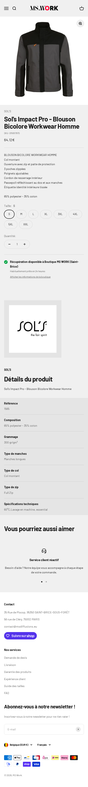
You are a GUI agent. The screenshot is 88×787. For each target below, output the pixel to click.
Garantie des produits (17, 672)
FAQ (6, 693)
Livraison (10, 665)
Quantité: (10, 236)
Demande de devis (15, 657)
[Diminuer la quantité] (9, 244)
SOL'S (7, 111)
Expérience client (15, 679)
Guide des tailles (14, 686)
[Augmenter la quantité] (24, 244)
